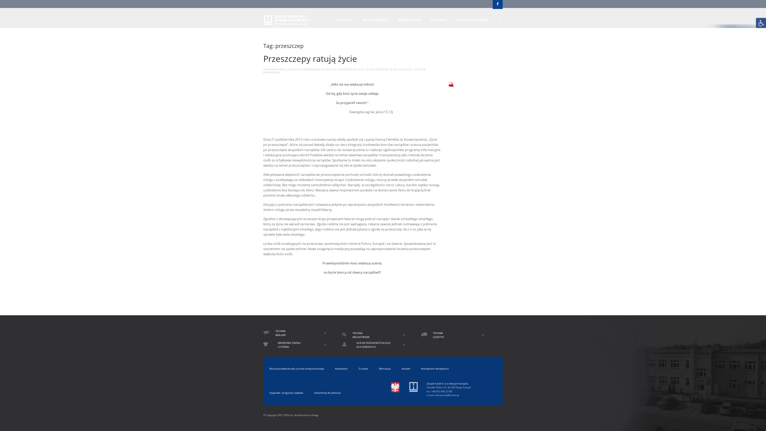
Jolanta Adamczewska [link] (304, 69)
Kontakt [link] (439, 20)
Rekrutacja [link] (409, 20)
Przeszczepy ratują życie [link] (310, 58)
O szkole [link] (344, 20)
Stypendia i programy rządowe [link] (286, 392)
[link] (761, 23)
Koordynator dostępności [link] (435, 368)
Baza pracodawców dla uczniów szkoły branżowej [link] (296, 368)
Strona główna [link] (473, 20)
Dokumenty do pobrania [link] (327, 392)
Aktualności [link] (375, 20)
